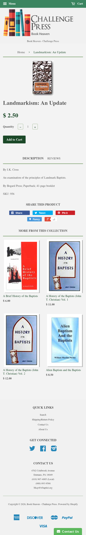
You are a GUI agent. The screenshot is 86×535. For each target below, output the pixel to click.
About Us (43, 429)
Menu (12, 3)
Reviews (53, 158)
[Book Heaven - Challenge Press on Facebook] (43, 449)
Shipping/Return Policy (43, 419)
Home (21, 52)
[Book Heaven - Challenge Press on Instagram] (54, 449)
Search (43, 414)
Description (33, 158)
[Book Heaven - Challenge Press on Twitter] (32, 449)
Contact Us (43, 424)
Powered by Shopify (68, 504)
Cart (80, 3)
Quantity (8, 126)
